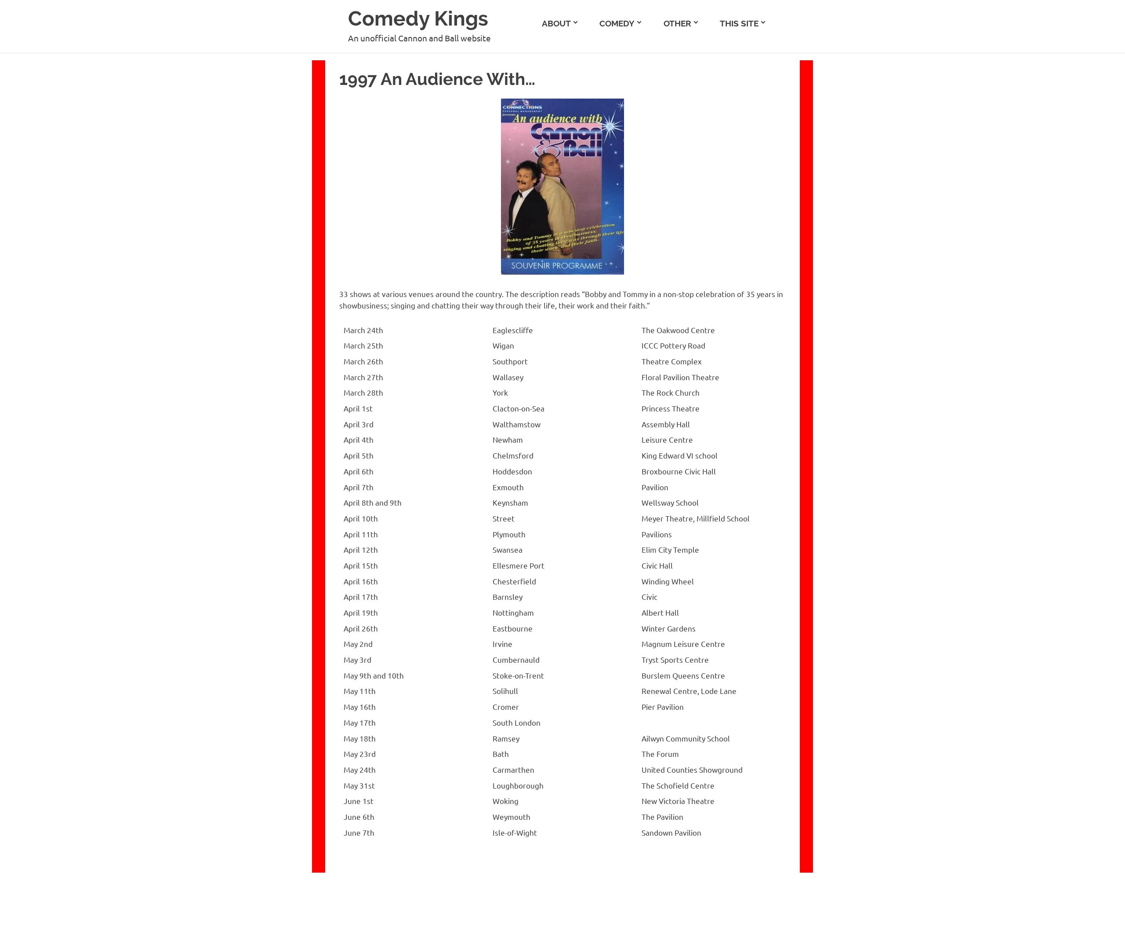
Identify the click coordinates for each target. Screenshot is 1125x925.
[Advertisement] (1040, 114)
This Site (739, 23)
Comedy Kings (418, 18)
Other (677, 23)
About (556, 23)
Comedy (617, 23)
